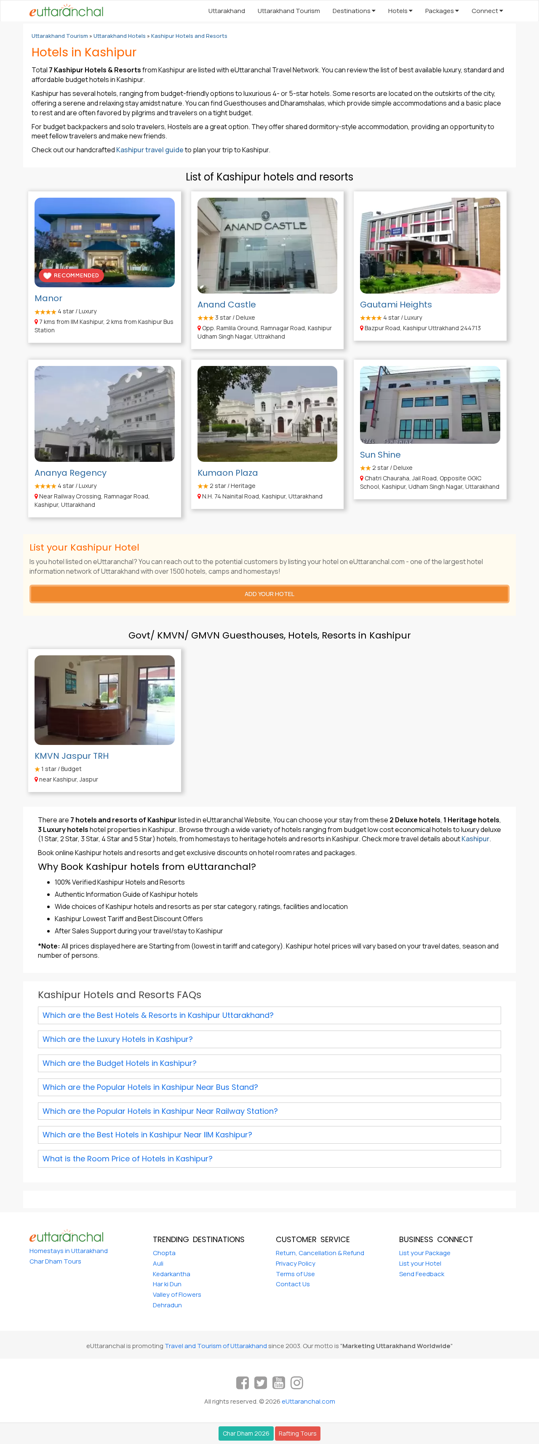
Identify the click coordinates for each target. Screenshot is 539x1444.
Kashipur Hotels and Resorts (189, 36)
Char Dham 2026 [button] (246, 1433)
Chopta (164, 1252)
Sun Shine (380, 455)
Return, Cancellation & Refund (320, 1252)
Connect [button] (485, 10)
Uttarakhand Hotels (119, 36)
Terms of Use (295, 1273)
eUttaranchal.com (308, 1401)
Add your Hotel (269, 594)
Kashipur (475, 838)
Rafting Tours (298, 1433)
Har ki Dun (167, 1284)
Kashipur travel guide (150, 149)
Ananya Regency (71, 473)
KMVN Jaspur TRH (72, 756)
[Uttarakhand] (63, 10)
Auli (158, 1263)
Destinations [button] (352, 10)
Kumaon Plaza (227, 473)
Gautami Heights (396, 304)
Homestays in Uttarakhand (68, 1250)
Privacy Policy (295, 1263)
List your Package (425, 1252)
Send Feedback (421, 1273)
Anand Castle (226, 304)
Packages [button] (440, 10)
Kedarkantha (171, 1273)
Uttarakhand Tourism (289, 10)
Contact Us (293, 1284)
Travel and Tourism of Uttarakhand (216, 1345)
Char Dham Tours (55, 1261)
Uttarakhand (226, 10)
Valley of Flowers (177, 1294)
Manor (48, 298)
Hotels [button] (398, 10)
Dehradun (167, 1305)
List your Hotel (420, 1263)
